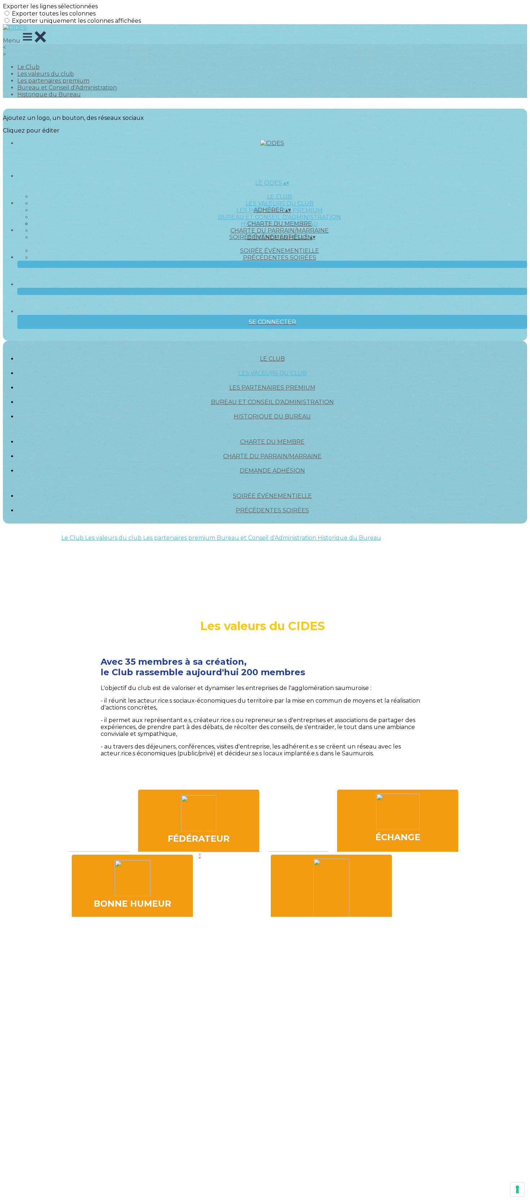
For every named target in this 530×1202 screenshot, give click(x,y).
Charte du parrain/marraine (279, 230)
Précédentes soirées (279, 257)
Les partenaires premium (53, 80)
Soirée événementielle (279, 250)
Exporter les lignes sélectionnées (50, 6)
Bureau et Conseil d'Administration (67, 87)
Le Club (28, 67)
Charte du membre (279, 223)
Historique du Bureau (49, 94)
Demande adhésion (272, 470)
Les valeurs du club (45, 73)
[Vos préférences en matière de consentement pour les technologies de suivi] (517, 1189)
